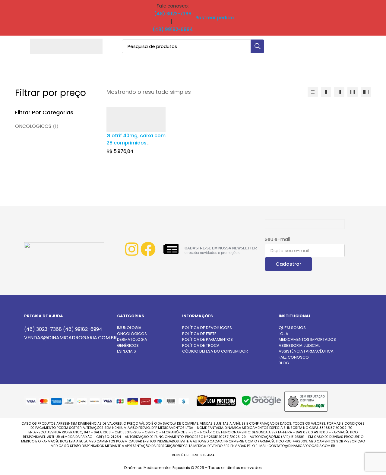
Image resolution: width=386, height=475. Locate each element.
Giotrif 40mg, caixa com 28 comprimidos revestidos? (136, 143)
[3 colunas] (339, 92)
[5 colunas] (366, 92)
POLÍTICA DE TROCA (201, 345)
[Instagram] (131, 249)
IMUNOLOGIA (129, 328)
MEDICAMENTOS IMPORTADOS (307, 339)
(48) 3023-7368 (172, 14)
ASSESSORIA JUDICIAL (299, 345)
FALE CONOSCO (294, 357)
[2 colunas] (326, 92)
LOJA (283, 334)
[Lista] (313, 92)
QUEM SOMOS (292, 328)
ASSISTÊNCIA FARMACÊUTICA (306, 351)
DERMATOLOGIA (132, 339)
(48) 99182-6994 (173, 29)
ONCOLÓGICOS (37, 126)
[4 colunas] (352, 92)
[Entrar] (348, 46)
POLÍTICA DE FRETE (199, 334)
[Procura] (257, 46)
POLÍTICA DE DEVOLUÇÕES (207, 328)
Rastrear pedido (214, 17)
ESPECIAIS (126, 351)
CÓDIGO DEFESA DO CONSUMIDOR (215, 351)
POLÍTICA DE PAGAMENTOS (207, 339)
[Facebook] (148, 249)
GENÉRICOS (128, 345)
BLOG (284, 363)
